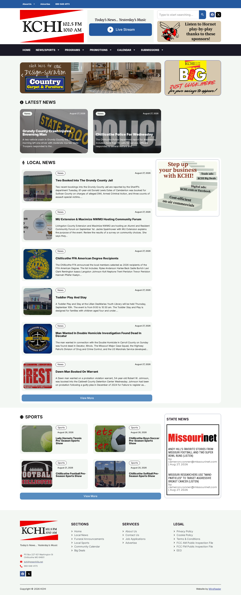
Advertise (45, 4)
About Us (27, 4)
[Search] (202, 14)
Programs (72, 49)
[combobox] (178, 14)
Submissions (150, 49)
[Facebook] (212, 14)
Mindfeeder (215, 589)
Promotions (99, 49)
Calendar (124, 49)
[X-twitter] (218, 14)
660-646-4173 (62, 4)
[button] (22, 75)
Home (27, 49)
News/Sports (45, 49)
